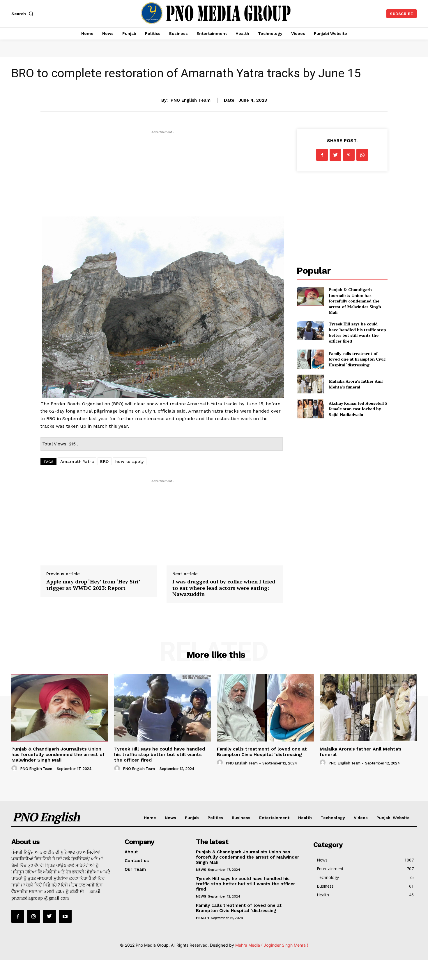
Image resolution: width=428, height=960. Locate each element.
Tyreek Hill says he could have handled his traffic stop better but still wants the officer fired (357, 332)
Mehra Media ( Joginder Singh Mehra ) (271, 945)
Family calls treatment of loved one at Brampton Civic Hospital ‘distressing (357, 359)
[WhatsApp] (362, 155)
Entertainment (274, 817)
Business (241, 817)
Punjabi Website (393, 817)
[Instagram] (33, 916)
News (214, 82)
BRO (104, 461)
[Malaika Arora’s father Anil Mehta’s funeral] (310, 384)
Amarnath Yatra (77, 461)
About (131, 852)
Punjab (192, 817)
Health (305, 817)
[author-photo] (15, 768)
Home (150, 817)
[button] (23, 14)
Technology (333, 817)
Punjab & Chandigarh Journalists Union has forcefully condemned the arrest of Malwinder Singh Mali (355, 301)
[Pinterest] (349, 155)
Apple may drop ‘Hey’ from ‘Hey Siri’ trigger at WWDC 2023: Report (93, 584)
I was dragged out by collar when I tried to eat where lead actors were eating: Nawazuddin (223, 587)
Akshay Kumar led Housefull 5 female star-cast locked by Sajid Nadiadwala (358, 408)
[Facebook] (322, 155)
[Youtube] (65, 916)
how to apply (129, 461)
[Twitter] (335, 155)
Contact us (137, 860)
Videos (361, 817)
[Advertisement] (161, 175)
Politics (215, 817)
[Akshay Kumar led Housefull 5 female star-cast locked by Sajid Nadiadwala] (310, 408)
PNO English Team (191, 100)
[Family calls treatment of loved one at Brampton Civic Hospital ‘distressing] (310, 359)
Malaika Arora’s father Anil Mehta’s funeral (356, 384)
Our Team (135, 869)
